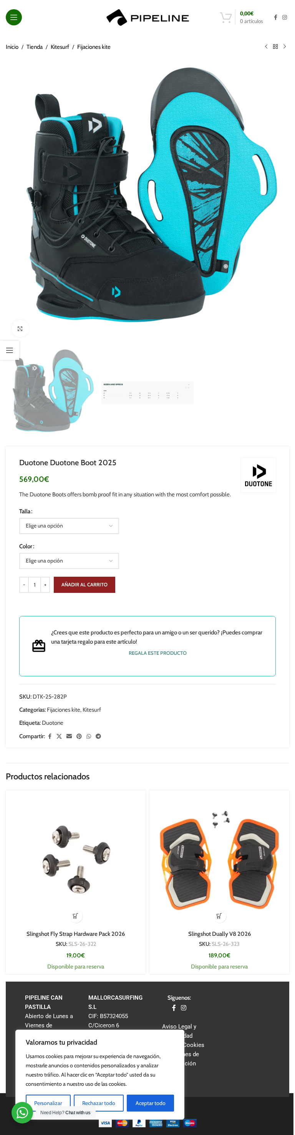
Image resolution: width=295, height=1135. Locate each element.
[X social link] (59, 736)
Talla (24, 511)
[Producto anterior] (266, 47)
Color (25, 546)
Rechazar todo (98, 1103)
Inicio (12, 46)
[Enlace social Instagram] (284, 17)
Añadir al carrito (84, 584)
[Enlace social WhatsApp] (88, 736)
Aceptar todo (151, 1103)
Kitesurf (60, 46)
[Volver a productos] (275, 47)
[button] (76, 916)
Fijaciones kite (94, 46)
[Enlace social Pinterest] (79, 736)
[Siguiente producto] (284, 47)
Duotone (52, 722)
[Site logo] (147, 16)
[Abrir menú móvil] (14, 17)
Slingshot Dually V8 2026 (219, 933)
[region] (99, 1075)
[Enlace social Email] (69, 736)
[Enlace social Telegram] (98, 736)
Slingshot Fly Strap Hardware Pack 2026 (76, 933)
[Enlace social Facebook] (275, 17)
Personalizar (48, 1103)
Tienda (35, 46)
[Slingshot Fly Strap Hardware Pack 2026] (76, 860)
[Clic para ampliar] (20, 328)
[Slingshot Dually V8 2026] (219, 860)
